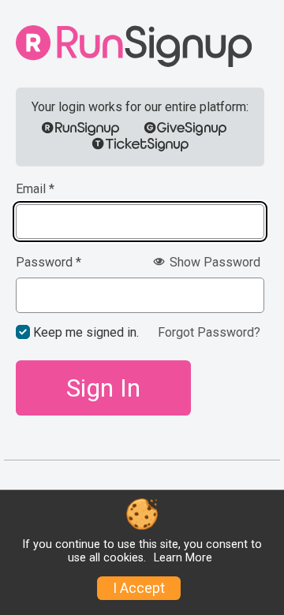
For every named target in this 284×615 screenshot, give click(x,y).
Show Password (213, 262)
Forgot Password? (209, 332)
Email (35, 189)
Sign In (103, 388)
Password (48, 262)
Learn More (183, 558)
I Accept (139, 588)
